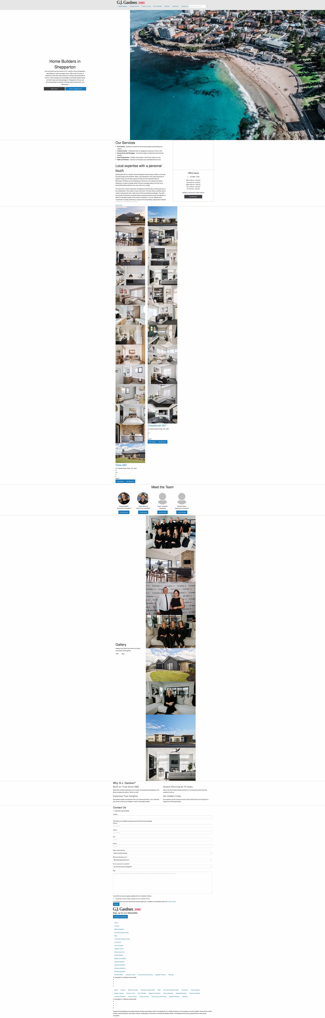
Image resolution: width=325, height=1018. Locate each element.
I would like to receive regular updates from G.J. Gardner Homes (132, 899)
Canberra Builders (119, 968)
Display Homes (134, 6)
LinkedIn (115, 814)
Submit (116, 904)
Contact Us (117, 942)
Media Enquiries (119, 929)
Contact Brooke (124, 512)
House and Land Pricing (145, 975)
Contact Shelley (182, 512)
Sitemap (171, 975)
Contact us (184, 6)
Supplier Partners (160, 975)
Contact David (143, 512)
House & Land (146, 6)
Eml (114, 836)
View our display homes (75, 89)
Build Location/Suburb (119, 850)
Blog (115, 936)
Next (123, 653)
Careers (116, 926)
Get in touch (54, 89)
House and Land (119, 952)
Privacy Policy (171, 901)
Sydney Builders (119, 962)
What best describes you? (120, 857)
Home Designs (122, 6)
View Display (120, 481)
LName (115, 830)
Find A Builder (118, 955)
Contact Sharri (162, 512)
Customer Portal (130, 975)
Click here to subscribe (120, 917)
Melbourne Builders (120, 958)
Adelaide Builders (119, 965)
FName (115, 823)
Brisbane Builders (119, 971)
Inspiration (175, 6)
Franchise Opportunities (121, 932)
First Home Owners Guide (122, 939)
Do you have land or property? (121, 864)
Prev (117, 653)
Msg (114, 870)
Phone (115, 843)
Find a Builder (157, 6)
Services (167, 6)
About (116, 923)
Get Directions (193, 196)
